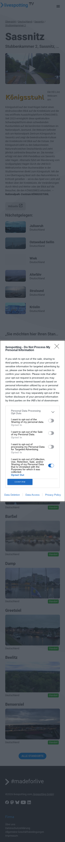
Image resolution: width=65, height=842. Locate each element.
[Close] (58, 347)
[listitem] (32, 412)
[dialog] (32, 421)
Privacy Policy (53, 494)
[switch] (51, 420)
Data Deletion (12, 494)
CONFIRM (20, 482)
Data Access (32, 494)
